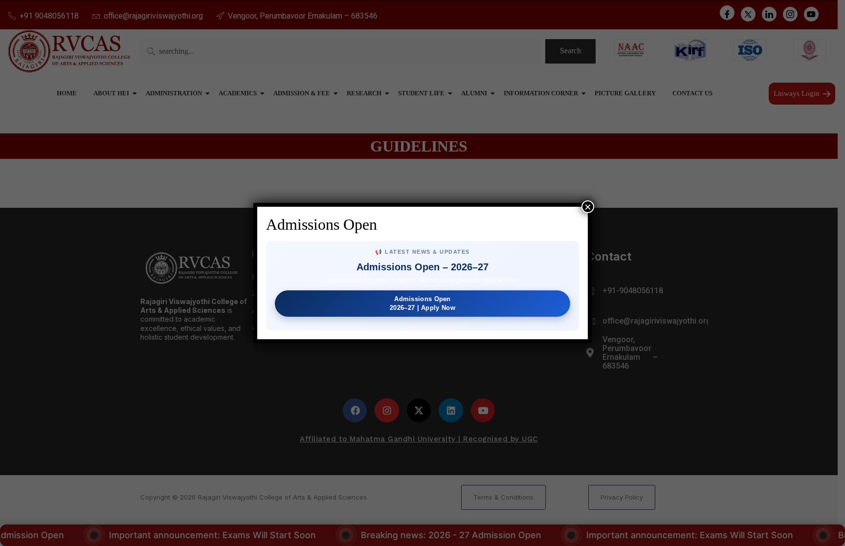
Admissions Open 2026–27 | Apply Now (422, 303)
